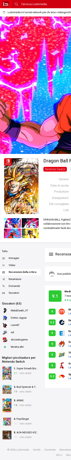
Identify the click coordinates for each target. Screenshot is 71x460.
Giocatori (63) (11, 303)
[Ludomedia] (5, 4)
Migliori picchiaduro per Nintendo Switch (19, 359)
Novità (36, 449)
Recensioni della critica (22, 272)
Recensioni (15, 279)
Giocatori (14, 292)
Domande (14, 285)
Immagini (14, 258)
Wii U (59, 455)
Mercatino (65, 449)
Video (12, 265)
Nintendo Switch (55, 169)
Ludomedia (22, 449)
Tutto (5, 251)
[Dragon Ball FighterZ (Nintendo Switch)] (21, 185)
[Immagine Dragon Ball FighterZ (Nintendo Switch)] (12, 223)
